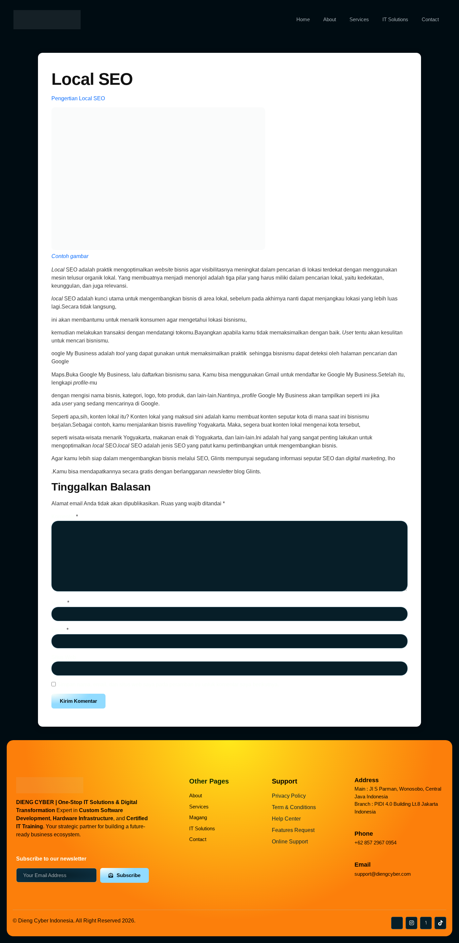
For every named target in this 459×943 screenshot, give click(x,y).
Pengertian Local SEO (78, 98)
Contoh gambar (69, 256)
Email (60, 630)
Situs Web (63, 657)
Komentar (64, 516)
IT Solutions (395, 19)
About (329, 19)
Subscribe (128, 875)
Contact (430, 19)
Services (359, 19)
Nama (60, 603)
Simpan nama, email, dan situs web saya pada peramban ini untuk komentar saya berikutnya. (168, 684)
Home (303, 19)
